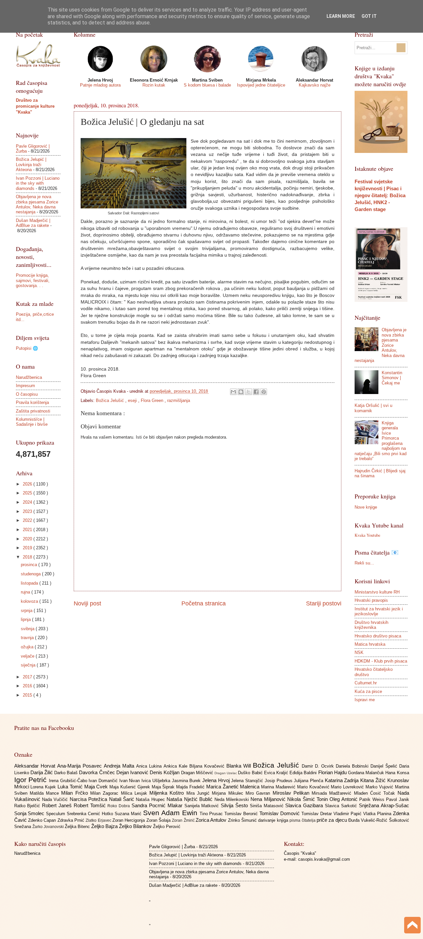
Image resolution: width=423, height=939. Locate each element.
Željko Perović (166, 826)
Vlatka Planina (378, 813)
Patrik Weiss (372, 799)
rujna (26, 592)
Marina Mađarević (279, 786)
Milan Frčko (75, 793)
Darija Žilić (42, 772)
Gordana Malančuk (366, 772)
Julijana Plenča (309, 780)
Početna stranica (203, 603)
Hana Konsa (397, 772)
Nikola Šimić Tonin (308, 799)
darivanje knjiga (273, 820)
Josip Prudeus (279, 780)
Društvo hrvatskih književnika (371, 625)
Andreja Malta (120, 766)
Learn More (341, 16)
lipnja (26, 619)
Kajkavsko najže (314, 85)
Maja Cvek (97, 786)
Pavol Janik (397, 799)
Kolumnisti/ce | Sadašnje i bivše (32, 422)
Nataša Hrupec (151, 799)
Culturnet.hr (366, 682)
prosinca (29, 564)
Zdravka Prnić (72, 820)
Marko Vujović (380, 786)
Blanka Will (239, 766)
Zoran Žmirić (184, 820)
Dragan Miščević (197, 772)
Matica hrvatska (370, 644)
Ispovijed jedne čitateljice (261, 85)
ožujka (28, 646)
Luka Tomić (71, 786)
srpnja (27, 610)
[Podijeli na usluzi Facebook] (256, 391)
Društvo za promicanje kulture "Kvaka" (35, 106)
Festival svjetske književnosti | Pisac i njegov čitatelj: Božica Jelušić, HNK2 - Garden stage (380, 195)
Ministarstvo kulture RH (377, 592)
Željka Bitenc (78, 826)
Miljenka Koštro (167, 793)
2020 (28, 538)
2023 (28, 511)
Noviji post (87, 603)
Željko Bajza (105, 826)
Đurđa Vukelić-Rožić (368, 820)
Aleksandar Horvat (35, 766)
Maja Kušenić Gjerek (130, 786)
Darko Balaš (66, 772)
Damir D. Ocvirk (319, 766)
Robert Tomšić (91, 805)
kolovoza (30, 601)
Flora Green (153, 400)
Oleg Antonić (344, 799)
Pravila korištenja (32, 402)
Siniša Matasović (268, 805)
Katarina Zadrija (342, 780)
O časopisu (27, 394)
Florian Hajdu (333, 772)
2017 (28, 676)
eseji (133, 400)
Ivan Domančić (104, 780)
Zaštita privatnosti (33, 411)
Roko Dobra (119, 806)
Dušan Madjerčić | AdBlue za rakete (33, 223)
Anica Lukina (150, 766)
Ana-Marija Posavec (80, 766)
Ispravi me (365, 699)
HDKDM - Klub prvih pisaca (381, 661)
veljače (28, 656)
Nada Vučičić (56, 799)
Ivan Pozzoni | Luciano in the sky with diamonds (37, 183)
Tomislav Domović (280, 813)
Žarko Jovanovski (48, 827)
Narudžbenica (29, 377)
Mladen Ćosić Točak (376, 793)
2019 (28, 547)
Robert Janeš (58, 805)
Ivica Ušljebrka (156, 780)
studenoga (31, 573)
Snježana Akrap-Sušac (384, 805)
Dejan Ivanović (133, 772)
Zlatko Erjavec (99, 820)
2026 (28, 484)
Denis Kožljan (165, 772)
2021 (28, 529)
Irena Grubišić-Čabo (69, 780)
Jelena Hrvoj (216, 780)
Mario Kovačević (314, 786)
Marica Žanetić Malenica (233, 786)
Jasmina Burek (187, 780)
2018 (28, 557)
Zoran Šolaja (159, 820)
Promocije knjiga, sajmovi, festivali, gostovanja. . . (33, 280)
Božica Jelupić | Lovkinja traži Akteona (31, 164)
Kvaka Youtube (367, 535)
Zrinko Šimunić (243, 820)
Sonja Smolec (30, 813)
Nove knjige (366, 507)
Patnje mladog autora (100, 85)
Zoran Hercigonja (129, 820)
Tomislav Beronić (241, 813)
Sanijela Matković (202, 805)
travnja (28, 637)
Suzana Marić (129, 813)
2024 (28, 502)
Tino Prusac (212, 813)
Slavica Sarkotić (342, 805)
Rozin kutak (153, 85)
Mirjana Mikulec (229, 793)
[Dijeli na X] (248, 391)
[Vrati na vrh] (412, 926)
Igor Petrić (31, 779)
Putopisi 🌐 (27, 348)
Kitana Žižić (373, 780)
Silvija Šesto (235, 805)
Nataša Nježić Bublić (190, 799)
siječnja (29, 665)
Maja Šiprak (164, 786)
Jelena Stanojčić (247, 780)
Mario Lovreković (348, 786)
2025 (28, 492)
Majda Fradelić (191, 786)
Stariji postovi (323, 603)
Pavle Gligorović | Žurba (172, 846)
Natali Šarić (122, 799)
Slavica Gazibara (305, 805)
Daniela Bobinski (353, 766)
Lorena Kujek (44, 786)
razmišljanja (178, 400)
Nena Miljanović (268, 799)
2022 (28, 520)
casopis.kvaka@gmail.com (324, 859)
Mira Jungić (199, 793)
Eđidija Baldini (303, 772)
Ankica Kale (176, 766)
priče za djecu (332, 820)
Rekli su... (364, 562)
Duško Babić (251, 772)
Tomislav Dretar (317, 813)
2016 (28, 685)
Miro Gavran (259, 793)
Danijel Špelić (384, 766)
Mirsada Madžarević (333, 793)
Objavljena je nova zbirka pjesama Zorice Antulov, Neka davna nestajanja (37, 204)
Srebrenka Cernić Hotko (91, 813)
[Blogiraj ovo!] (241, 391)
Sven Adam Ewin (171, 812)
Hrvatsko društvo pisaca (378, 635)
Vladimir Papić (348, 813)
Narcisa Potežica (89, 799)
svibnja (28, 628)
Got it (369, 16)
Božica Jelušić (110, 400)
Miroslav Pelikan (292, 793)
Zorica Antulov (212, 820)
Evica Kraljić (276, 772)
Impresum (25, 385)
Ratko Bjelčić (28, 805)
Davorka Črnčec (97, 772)
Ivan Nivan (130, 780)
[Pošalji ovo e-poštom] (233, 391)
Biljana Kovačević (207, 766)
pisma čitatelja (303, 820)
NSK (359, 652)
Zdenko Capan (43, 820)
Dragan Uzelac (226, 773)
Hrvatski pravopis (371, 600)
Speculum (56, 813)
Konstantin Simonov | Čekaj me (392, 377)
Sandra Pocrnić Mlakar (158, 805)
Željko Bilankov (136, 826)
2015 (28, 695)
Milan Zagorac (105, 793)
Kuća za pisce (368, 691)
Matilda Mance (45, 793)
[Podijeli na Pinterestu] (263, 391)
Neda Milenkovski (232, 799)
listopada (30, 583)
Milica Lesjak (135, 793)
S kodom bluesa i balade (207, 85)
